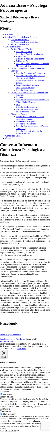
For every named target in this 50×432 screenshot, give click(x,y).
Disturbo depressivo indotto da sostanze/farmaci (29, 132)
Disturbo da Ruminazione (27, 107)
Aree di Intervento (13, 47)
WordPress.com (6, 341)
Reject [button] (13, 348)
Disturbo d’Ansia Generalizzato (29, 54)
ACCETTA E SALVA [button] (9, 431)
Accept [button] (8, 348)
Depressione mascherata (26, 124)
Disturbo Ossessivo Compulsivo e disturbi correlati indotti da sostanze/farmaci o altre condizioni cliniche (30, 79)
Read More (21, 348)
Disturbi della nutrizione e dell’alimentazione (29, 92)
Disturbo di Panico (24, 51)
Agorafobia (21, 56)
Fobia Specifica (22, 61)
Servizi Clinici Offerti (20, 44)
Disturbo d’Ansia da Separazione (30, 59)
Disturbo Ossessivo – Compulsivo (30, 73)
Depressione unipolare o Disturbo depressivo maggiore (30, 117)
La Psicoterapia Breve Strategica (24, 42)
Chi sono (9, 35)
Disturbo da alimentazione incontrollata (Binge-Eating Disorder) (32, 101)
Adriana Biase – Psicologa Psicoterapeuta (23, 8)
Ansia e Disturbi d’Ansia (21, 49)
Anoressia (20, 95)
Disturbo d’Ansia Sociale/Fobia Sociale (32, 63)
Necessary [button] (4, 392)
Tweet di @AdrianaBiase (10, 334)
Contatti (8, 138)
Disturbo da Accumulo (25, 90)
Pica (18, 104)
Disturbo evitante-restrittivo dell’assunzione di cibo (27, 110)
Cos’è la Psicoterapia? (20, 39)
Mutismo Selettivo (23, 66)
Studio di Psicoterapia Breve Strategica (21, 37)
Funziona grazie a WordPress (12, 339)
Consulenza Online (13, 136)
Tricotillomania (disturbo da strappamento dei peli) (27, 86)
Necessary (7, 394)
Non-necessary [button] (6, 411)
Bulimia (19, 97)
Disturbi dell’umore (19, 114)
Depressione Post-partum (26, 121)
